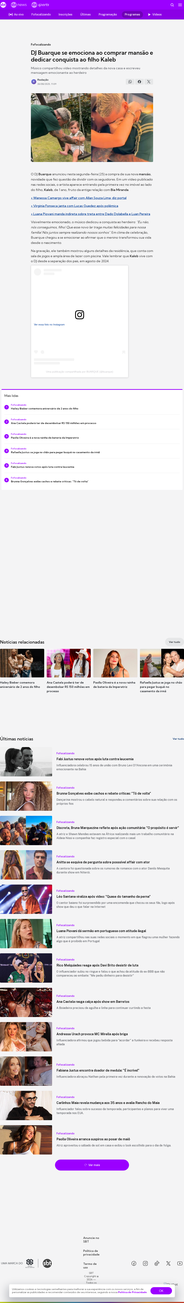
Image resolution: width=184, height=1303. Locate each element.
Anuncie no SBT (91, 1239)
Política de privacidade (91, 1252)
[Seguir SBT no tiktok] (157, 1263)
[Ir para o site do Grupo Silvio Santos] (19, 1263)
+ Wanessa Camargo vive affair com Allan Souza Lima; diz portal (78, 198)
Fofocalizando (41, 44)
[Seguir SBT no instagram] (145, 1263)
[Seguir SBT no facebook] (134, 1263)
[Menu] (180, 5)
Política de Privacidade (132, 1292)
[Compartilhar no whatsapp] (130, 82)
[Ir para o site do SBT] (47, 1263)
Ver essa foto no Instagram (49, 324)
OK (161, 1291)
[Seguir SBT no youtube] (180, 1263)
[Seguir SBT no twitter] (168, 1263)
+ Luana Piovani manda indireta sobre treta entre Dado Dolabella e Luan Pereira (90, 214)
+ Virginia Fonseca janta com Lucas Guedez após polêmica (74, 206)
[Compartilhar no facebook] (139, 82)
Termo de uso (90, 1265)
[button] (22, 674)
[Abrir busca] (172, 4)
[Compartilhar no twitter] (148, 82)
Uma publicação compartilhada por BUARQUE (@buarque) (79, 371)
